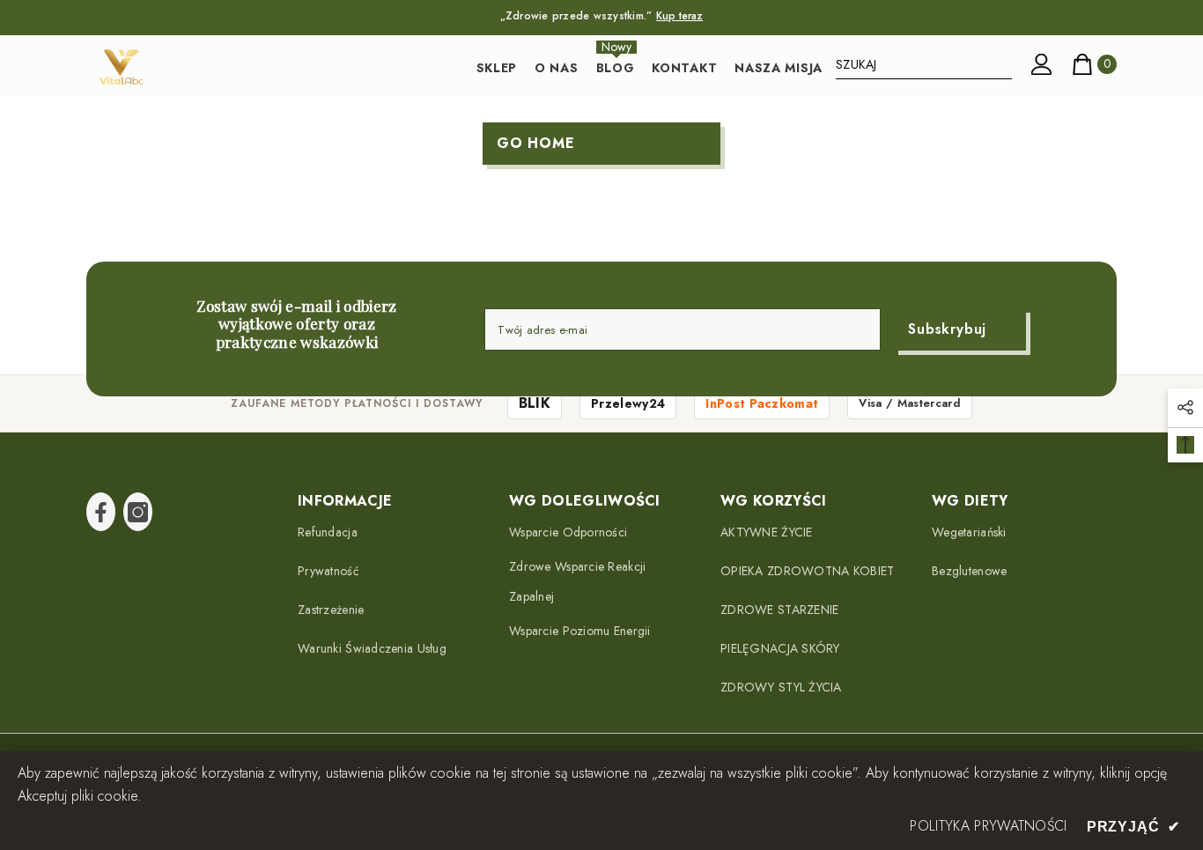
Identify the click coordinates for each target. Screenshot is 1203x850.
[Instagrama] (137, 511)
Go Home (536, 143)
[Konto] (1041, 64)
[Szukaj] (924, 64)
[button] (1185, 407)
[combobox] (924, 64)
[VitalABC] (121, 67)
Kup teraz (679, 16)
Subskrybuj (947, 329)
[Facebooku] (100, 511)
